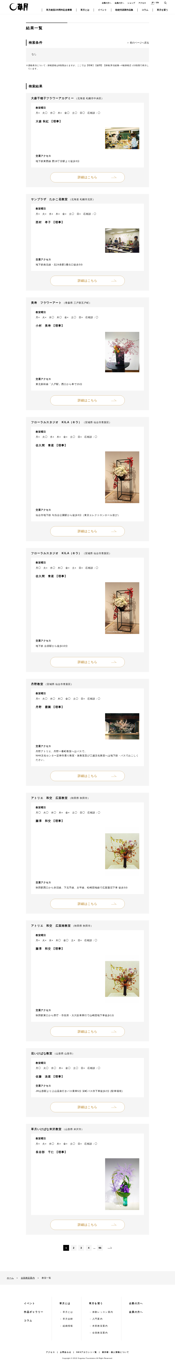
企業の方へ (106, 3)
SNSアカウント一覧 (86, 1352)
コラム (28, 1320)
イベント (29, 1303)
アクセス (142, 3)
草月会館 (68, 1319)
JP (152, 3)
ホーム (10, 1278)
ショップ (131, 3)
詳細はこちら (87, 177)
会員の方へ (119, 3)
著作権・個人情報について (115, 1352)
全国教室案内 (28, 1278)
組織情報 (68, 1326)
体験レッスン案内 (102, 1312)
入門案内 (97, 1319)
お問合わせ (65, 1352)
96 (100, 1247)
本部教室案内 (100, 1326)
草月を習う (96, 1303)
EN (157, 3)
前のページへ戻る (139, 42)
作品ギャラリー (33, 1312)
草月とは (65, 1303)
